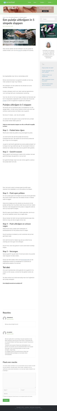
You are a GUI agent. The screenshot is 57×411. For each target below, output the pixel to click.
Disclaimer (36, 408)
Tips (7, 17)
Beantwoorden (10, 319)
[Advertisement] (19, 63)
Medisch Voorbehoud (23, 408)
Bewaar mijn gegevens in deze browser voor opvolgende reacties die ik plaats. (18, 396)
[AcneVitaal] (9, 2)
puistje (4, 100)
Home (29, 2)
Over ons (16, 408)
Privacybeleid (31, 408)
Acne (35, 2)
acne (19, 50)
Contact (40, 408)
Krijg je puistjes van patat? (47, 67)
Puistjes (42, 2)
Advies (49, 2)
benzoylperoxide (25, 259)
